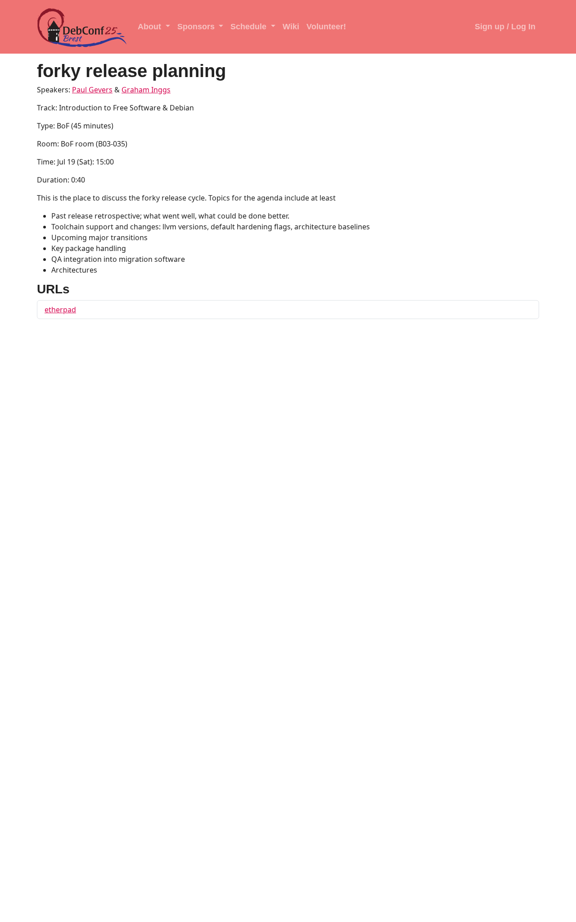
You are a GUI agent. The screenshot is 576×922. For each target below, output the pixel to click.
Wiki (291, 26)
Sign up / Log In (505, 26)
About (150, 26)
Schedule (249, 26)
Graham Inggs (146, 90)
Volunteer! (326, 26)
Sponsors (197, 26)
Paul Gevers (92, 90)
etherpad (60, 310)
